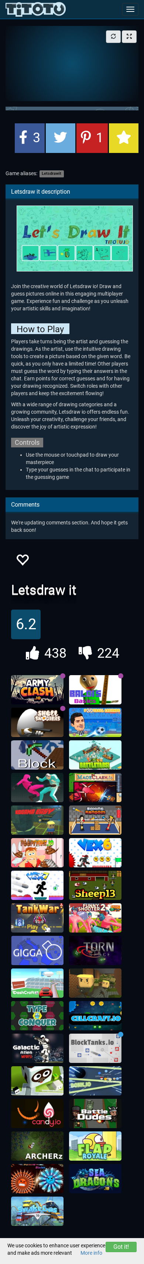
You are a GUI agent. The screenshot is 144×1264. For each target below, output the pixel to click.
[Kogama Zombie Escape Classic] (95, 983)
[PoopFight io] (37, 853)
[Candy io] (37, 1113)
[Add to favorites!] (22, 562)
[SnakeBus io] (37, 1211)
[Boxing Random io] (95, 820)
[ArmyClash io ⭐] (37, 690)
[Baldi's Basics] (95, 690)
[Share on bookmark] (123, 138)
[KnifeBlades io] (37, 1179)
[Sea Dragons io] (95, 1179)
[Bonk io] (95, 1081)
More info (91, 1253)
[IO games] (35, 9)
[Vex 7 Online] (37, 885)
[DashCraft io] (37, 983)
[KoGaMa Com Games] (37, 820)
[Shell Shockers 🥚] (37, 722)
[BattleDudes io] (95, 1113)
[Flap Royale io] (95, 1146)
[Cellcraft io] (95, 1016)
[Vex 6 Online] (95, 853)
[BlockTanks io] (95, 1048)
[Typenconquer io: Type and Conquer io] (37, 1016)
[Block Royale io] (37, 755)
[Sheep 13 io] (95, 885)
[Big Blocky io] (37, 1081)
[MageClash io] (95, 788)
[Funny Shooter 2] (95, 918)
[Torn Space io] (95, 950)
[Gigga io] (37, 950)
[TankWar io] (37, 918)
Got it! (121, 1246)
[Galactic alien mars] (37, 1048)
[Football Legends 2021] (95, 722)
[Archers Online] (37, 1146)
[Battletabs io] (95, 755)
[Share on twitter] (60, 138)
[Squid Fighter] (37, 788)
